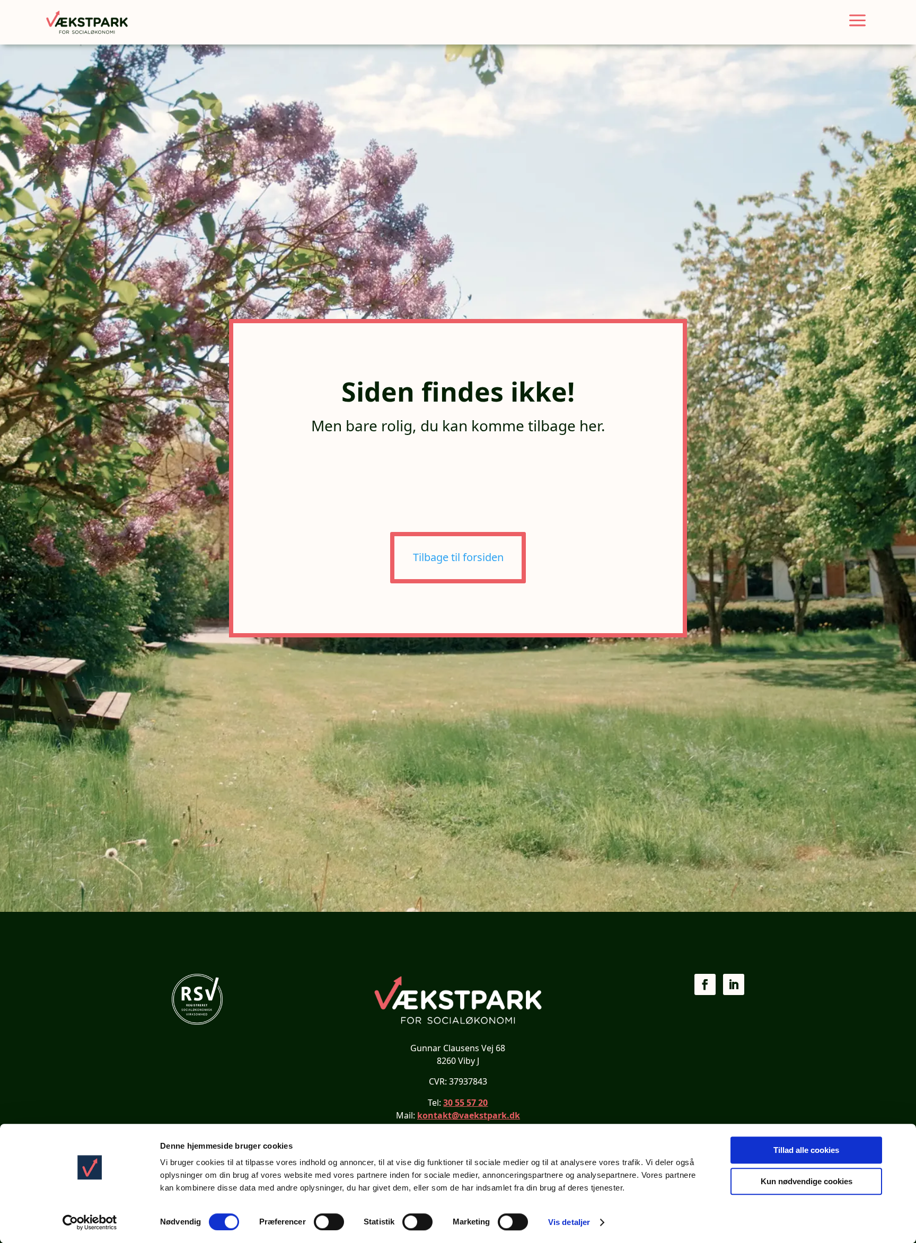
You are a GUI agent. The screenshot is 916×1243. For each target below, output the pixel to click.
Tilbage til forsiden (458, 557)
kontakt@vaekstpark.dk (468, 1115)
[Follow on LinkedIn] (733, 984)
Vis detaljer (569, 1222)
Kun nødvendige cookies (806, 1181)
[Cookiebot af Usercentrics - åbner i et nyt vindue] (89, 1222)
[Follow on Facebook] (705, 984)
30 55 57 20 (465, 1102)
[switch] (329, 1221)
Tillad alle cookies (806, 1150)
